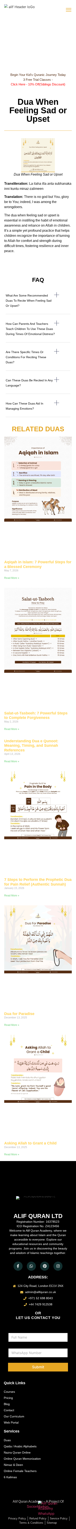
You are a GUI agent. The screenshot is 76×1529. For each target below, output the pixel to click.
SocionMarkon (38, 1506)
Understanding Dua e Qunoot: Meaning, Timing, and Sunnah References (31, 745)
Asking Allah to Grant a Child (30, 1143)
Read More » (11, 577)
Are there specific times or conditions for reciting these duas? (26, 357)
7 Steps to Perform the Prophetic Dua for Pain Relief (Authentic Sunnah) (38, 881)
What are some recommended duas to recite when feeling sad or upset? (29, 300)
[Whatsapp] (31, 1266)
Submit (38, 1367)
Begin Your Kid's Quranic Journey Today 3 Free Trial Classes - (38, 79)
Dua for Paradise (19, 1014)
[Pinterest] (44, 1266)
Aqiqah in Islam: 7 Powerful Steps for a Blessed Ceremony (37, 564)
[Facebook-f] (18, 1266)
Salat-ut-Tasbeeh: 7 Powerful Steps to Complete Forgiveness (36, 715)
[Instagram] (57, 1266)
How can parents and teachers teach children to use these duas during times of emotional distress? (30, 329)
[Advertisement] (38, 45)
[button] (38, 303)
